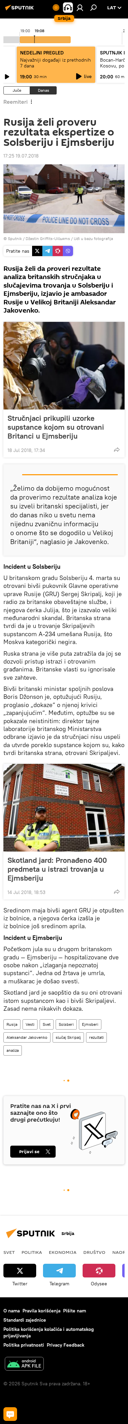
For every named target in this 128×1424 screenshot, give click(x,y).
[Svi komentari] (10, 1414)
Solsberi (66, 1024)
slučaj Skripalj (68, 1037)
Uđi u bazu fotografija (93, 238)
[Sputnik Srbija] (20, 10)
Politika (32, 1252)
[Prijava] (80, 7)
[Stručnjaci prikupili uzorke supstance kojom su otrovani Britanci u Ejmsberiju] (64, 365)
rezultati (96, 1037)
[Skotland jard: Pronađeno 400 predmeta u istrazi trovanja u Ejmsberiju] (64, 808)
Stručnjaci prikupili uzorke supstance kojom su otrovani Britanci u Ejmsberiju (56, 427)
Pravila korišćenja (41, 1311)
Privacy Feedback (65, 1345)
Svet (47, 1024)
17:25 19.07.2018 (21, 156)
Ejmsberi (90, 1024)
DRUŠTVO (94, 1252)
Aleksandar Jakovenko (26, 1037)
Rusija (11, 1024)
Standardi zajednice (24, 1320)
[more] (117, 449)
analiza (12, 1050)
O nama (11, 1311)
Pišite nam (74, 1311)
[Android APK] (24, 1364)
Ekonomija (62, 1252)
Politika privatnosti (23, 1345)
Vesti (30, 1024)
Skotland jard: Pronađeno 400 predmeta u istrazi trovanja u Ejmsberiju (57, 869)
